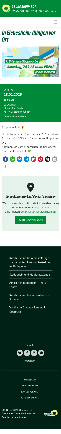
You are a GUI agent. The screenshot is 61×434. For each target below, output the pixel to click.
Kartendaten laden (30, 220)
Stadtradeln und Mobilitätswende (29, 274)
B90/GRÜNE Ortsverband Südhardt (34, 11)
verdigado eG (21, 417)
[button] (5, 159)
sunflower (26, 413)
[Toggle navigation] (55, 22)
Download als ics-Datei (15, 116)
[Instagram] (34, 353)
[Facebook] (27, 353)
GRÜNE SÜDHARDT (24, 7)
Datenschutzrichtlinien (42, 211)
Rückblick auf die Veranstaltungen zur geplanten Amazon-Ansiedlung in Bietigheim (30, 262)
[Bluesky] (20, 353)
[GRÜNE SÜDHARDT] (6, 8)
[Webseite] (41, 353)
